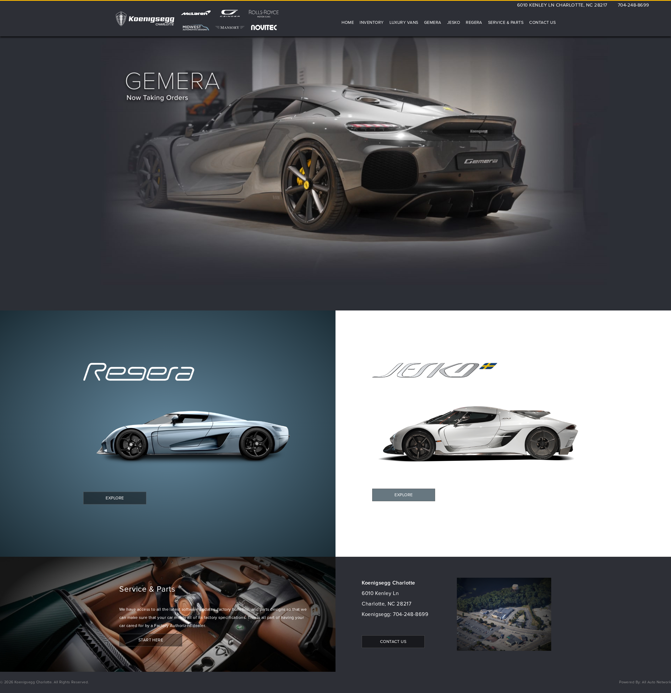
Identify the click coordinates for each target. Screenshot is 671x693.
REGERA (474, 22)
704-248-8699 (633, 5)
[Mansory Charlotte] (230, 27)
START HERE (150, 640)
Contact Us (542, 22)
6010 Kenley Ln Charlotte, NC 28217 (562, 5)
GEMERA (432, 22)
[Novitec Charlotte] (264, 27)
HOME (348, 22)
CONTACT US (393, 642)
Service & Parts (505, 22)
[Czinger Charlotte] (230, 15)
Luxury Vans (403, 22)
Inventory (371, 22)
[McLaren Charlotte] (196, 15)
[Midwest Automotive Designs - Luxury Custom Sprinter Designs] (196, 27)
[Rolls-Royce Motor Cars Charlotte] (264, 15)
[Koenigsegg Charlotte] (145, 18)
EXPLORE (115, 498)
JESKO (453, 22)
